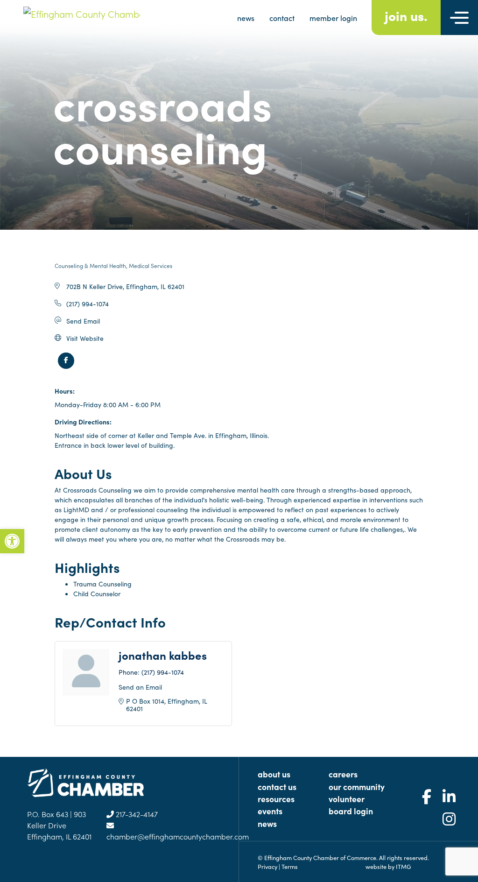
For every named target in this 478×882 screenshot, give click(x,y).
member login (333, 18)
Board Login (351, 811)
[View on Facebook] (66, 366)
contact (282, 18)
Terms (289, 866)
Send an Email (140, 686)
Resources (276, 798)
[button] (12, 541)
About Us (274, 774)
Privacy (267, 866)
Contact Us (277, 786)
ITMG (403, 866)
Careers (343, 774)
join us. (406, 15)
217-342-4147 (136, 814)
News (267, 823)
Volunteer (347, 798)
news (245, 18)
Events (270, 811)
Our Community (357, 786)
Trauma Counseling (102, 583)
